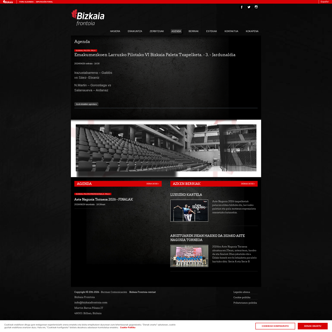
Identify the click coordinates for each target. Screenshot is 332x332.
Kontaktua (231, 31)
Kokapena (252, 31)
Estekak (211, 31)
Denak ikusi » (248, 183)
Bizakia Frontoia (95, 17)
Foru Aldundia (26, 2)
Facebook (241, 7)
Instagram (256, 7)
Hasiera (115, 31)
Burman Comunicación (114, 292)
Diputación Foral (44, 2)
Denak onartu (312, 326)
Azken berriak (187, 184)
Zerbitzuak (157, 31)
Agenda (176, 31)
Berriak (194, 31)
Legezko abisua (241, 292)
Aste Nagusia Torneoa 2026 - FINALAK (103, 199)
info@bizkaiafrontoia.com (90, 302)
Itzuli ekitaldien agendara (86, 104)
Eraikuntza (135, 31)
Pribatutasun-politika (245, 303)
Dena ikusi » (152, 183)
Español (325, 2)
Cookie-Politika (127, 327)
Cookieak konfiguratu (275, 326)
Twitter (249, 7)
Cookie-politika (241, 297)
